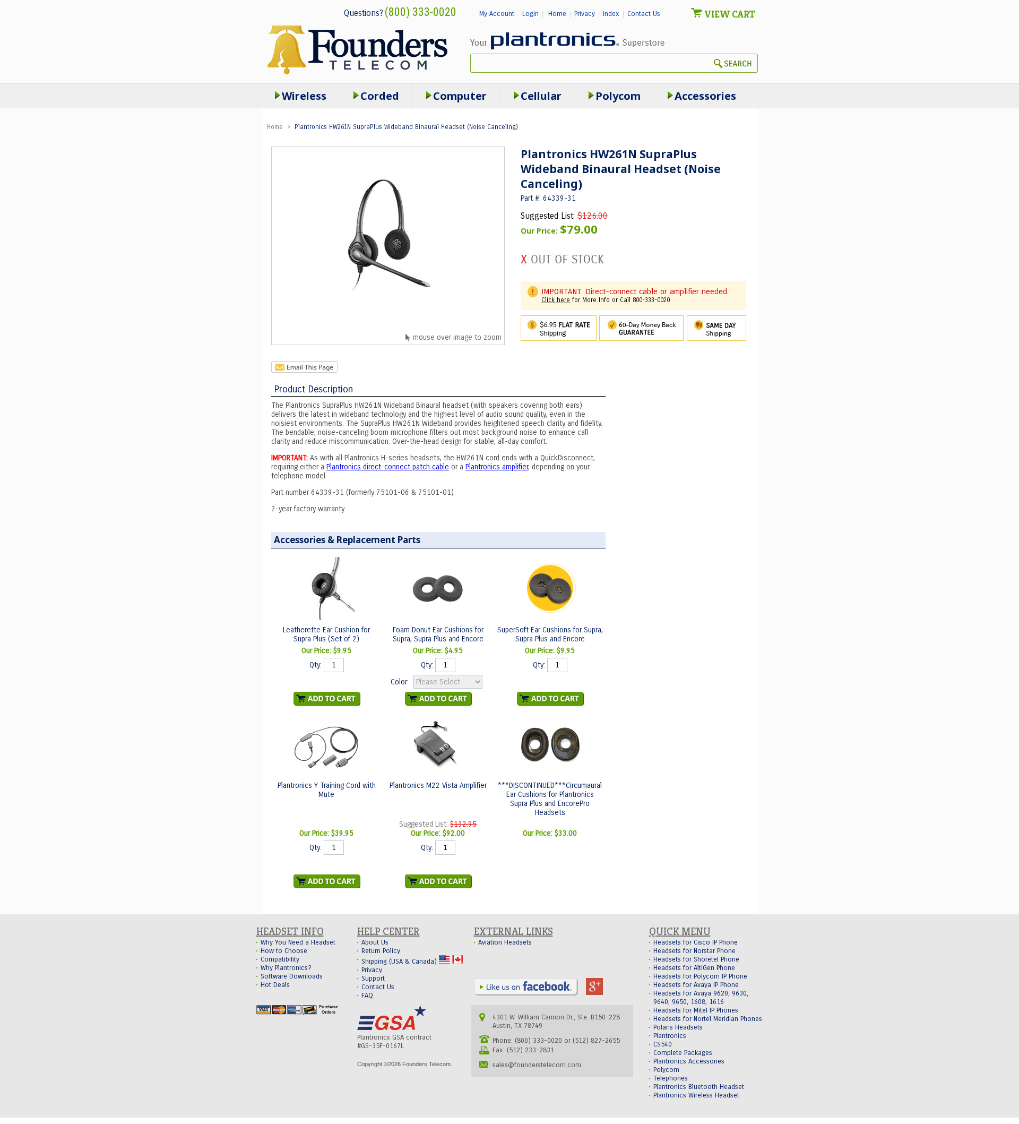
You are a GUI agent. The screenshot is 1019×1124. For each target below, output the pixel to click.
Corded (379, 96)
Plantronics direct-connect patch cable (387, 466)
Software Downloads (292, 976)
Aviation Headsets (505, 942)
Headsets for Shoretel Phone (696, 959)
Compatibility (280, 959)
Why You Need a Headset (298, 942)
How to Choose (284, 951)
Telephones (670, 1078)
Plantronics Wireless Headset (696, 1095)
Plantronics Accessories (688, 1061)
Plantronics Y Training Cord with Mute (327, 790)
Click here (555, 300)
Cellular (541, 96)
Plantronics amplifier (496, 466)
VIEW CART (729, 14)
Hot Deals (275, 985)
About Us (374, 942)
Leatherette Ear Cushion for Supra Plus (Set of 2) (326, 634)
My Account (496, 14)
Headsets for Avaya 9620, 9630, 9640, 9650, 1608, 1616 (700, 997)
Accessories (705, 96)
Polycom (618, 96)
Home (557, 14)
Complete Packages (682, 1053)
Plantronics (669, 1036)
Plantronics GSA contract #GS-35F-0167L (394, 1041)
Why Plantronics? (286, 968)
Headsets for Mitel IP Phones (695, 1010)
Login (530, 14)
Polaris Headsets (678, 1027)
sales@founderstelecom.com (537, 1065)
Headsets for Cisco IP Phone (695, 942)
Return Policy (380, 951)
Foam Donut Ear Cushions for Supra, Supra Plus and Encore (438, 634)
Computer (460, 96)
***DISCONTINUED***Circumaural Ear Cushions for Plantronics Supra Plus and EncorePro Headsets (550, 799)
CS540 (662, 1044)
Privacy (584, 14)
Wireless (304, 96)
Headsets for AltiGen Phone (694, 968)
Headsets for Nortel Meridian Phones (707, 1019)
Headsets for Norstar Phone (694, 951)
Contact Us (643, 14)
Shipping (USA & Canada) (400, 961)
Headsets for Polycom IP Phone (700, 976)
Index (611, 14)
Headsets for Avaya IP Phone (696, 985)
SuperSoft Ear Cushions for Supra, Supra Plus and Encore (550, 634)
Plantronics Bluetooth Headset (698, 1087)
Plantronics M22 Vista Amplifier (438, 785)
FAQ (367, 995)
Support (373, 978)
